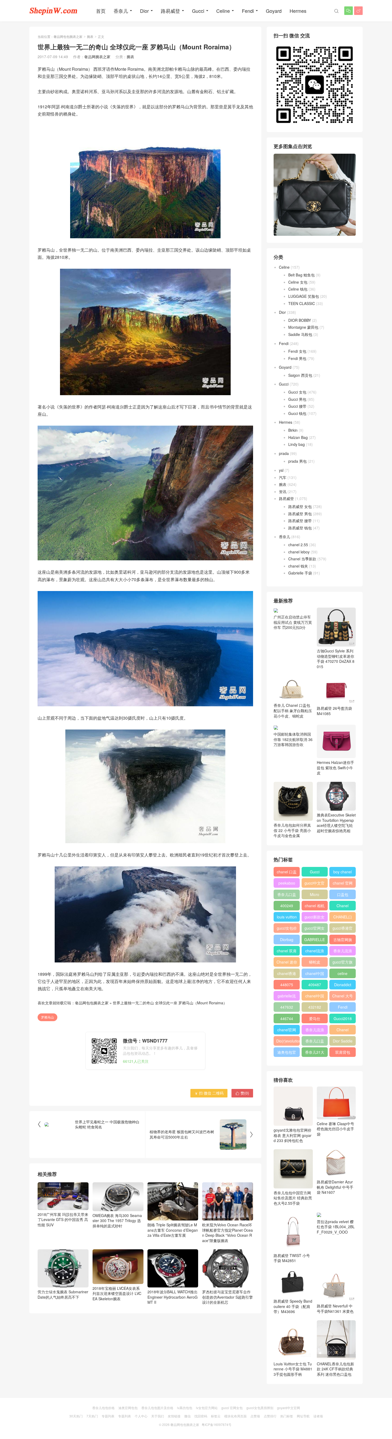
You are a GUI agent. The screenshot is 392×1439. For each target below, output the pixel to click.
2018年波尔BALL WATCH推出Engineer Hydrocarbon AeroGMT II (172, 1297)
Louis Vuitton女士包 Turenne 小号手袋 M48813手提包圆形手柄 (293, 1369)
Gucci (198, 10)
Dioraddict (342, 984)
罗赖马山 (47, 1017)
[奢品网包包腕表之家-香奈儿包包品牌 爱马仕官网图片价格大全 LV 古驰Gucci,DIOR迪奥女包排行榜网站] (53, 10)
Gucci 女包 (297, 392)
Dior (144, 10)
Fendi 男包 (297, 358)
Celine (223, 10)
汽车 (282, 477)
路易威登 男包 (300, 513)
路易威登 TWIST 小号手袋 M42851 (292, 1258)
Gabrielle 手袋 (300, 573)
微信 (187, 1416)
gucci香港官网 (343, 929)
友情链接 (174, 1416)
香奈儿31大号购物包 (314, 1053)
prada (284, 453)
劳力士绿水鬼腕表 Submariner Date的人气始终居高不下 (63, 1294)
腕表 (90, 36)
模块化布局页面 (235, 1416)
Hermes (298, 10)
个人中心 (141, 1416)
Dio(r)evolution (288, 1041)
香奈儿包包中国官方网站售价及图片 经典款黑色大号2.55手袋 (293, 1198)
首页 (101, 10)
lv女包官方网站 (207, 1407)
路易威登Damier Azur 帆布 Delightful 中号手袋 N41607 (335, 1187)
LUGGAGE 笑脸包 (303, 296)
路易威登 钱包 (300, 527)
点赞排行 (270, 1416)
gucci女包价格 (287, 929)
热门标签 (286, 1416)
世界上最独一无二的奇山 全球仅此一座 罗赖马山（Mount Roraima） (170, 1002)
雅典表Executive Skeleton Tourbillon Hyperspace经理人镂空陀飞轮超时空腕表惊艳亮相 (336, 822)
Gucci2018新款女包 (343, 1019)
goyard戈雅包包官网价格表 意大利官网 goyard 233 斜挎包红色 (292, 1135)
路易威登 (170, 10)
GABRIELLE (314, 939)
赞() (242, 1093)
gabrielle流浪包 (287, 997)
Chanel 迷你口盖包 (287, 963)
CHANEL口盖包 (342, 918)
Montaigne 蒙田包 (303, 327)
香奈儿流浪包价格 (314, 1030)
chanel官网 (286, 1029)
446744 (286, 1018)
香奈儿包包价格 (103, 1407)
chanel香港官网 (286, 974)
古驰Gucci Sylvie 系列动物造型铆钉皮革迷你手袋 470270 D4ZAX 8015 (335, 658)
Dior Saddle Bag (343, 1042)
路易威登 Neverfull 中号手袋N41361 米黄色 (335, 1308)
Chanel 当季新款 (302, 558)
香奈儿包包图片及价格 (157, 1407)
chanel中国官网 (314, 974)
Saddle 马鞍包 (300, 334)
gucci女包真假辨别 (259, 1407)
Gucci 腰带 (297, 406)
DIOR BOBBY (299, 320)
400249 (286, 905)
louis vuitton (287, 916)
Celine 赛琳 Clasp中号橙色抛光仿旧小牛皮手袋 (335, 1129)
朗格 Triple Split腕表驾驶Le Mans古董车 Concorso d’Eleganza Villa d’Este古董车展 (172, 1230)
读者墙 (318, 1416)
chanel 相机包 (315, 906)
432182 (314, 1007)
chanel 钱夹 (298, 566)
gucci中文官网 (315, 884)
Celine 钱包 (297, 289)
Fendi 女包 (297, 351)
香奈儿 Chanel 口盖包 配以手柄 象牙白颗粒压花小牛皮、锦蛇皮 (293, 710)
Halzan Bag (298, 437)
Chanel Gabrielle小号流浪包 (342, 1030)
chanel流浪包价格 (314, 952)
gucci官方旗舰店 (343, 963)
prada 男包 (297, 461)
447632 (286, 1007)
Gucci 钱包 (297, 413)
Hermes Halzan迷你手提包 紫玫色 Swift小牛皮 (335, 767)
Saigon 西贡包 (300, 375)
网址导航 (303, 1416)
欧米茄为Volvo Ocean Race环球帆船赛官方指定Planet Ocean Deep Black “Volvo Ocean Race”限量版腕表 (227, 1232)
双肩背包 (342, 1052)
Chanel (343, 905)
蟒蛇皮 (314, 962)
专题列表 (108, 1416)
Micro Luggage (314, 895)
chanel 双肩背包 (287, 952)
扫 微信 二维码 (208, 1093)
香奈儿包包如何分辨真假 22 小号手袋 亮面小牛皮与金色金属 (292, 830)
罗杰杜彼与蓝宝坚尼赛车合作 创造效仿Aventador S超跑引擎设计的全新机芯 (227, 1297)
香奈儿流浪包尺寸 (342, 952)
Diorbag (286, 939)
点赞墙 (255, 1416)
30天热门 (76, 1416)
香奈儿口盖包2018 (286, 895)
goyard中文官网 (288, 1407)
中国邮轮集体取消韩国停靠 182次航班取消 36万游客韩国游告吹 (293, 739)
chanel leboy (299, 551)
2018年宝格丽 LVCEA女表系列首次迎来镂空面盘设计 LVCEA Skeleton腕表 (117, 1293)
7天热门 (92, 1416)
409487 (314, 984)
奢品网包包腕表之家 (68, 36)
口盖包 (342, 894)
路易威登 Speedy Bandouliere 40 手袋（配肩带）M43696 (293, 1306)
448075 (286, 984)
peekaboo (286, 883)
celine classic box (342, 974)
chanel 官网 (343, 883)
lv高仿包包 (184, 1407)
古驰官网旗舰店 (342, 940)
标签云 (216, 1416)
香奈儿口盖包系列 (314, 1042)
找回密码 (200, 1416)
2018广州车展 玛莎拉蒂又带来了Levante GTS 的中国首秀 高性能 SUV (63, 1219)
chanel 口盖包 (287, 873)
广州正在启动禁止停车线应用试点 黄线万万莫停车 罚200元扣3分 (293, 622)
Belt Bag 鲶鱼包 (301, 275)
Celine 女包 (297, 282)
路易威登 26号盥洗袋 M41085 (334, 710)
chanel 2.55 (298, 544)
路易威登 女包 (300, 506)
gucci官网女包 (315, 929)
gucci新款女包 (315, 918)
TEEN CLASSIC (301, 303)
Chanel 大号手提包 (342, 997)
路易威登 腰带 (300, 520)
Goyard (274, 10)
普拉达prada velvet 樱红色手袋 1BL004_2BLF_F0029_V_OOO (336, 1227)
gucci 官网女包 (232, 1407)
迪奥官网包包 (128, 1407)
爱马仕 (314, 1018)
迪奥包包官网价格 (286, 1053)
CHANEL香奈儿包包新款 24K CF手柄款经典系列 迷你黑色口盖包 (335, 1369)
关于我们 (157, 1416)
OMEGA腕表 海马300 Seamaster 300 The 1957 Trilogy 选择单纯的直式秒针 (117, 1220)
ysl (281, 470)
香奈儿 (121, 10)
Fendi (248, 10)
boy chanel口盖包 (342, 873)
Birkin (293, 430)
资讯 (282, 491)
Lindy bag (296, 444)
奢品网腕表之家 (97, 56)
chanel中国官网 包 (314, 997)
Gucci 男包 (297, 399)
